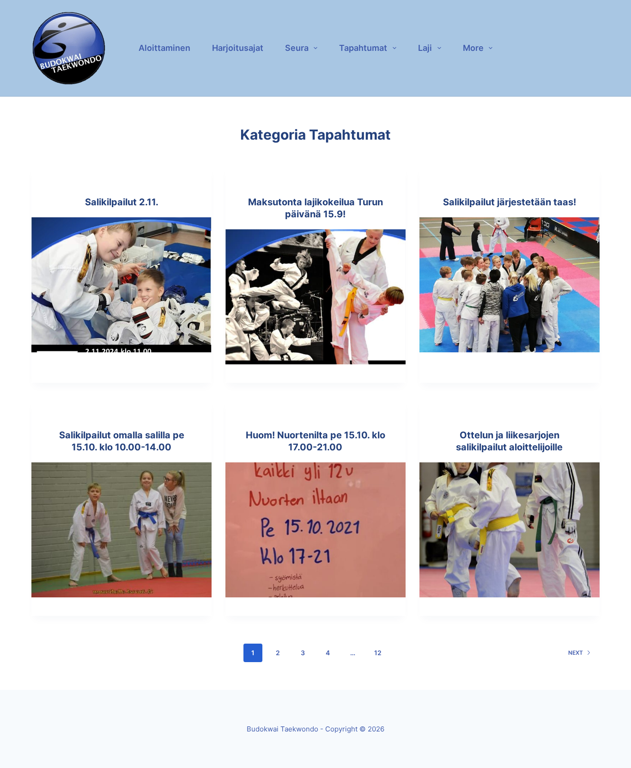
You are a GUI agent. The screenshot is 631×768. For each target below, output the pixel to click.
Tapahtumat (363, 48)
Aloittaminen (164, 48)
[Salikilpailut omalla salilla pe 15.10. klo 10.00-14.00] (121, 529)
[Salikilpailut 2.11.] (121, 284)
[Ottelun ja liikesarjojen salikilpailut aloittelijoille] (509, 529)
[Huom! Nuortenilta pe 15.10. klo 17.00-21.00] (315, 529)
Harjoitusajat (237, 48)
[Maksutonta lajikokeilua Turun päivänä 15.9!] (315, 296)
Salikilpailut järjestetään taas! (509, 202)
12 (378, 653)
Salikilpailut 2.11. (121, 202)
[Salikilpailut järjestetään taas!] (509, 284)
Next (575, 652)
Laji (425, 48)
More (473, 48)
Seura (297, 48)
